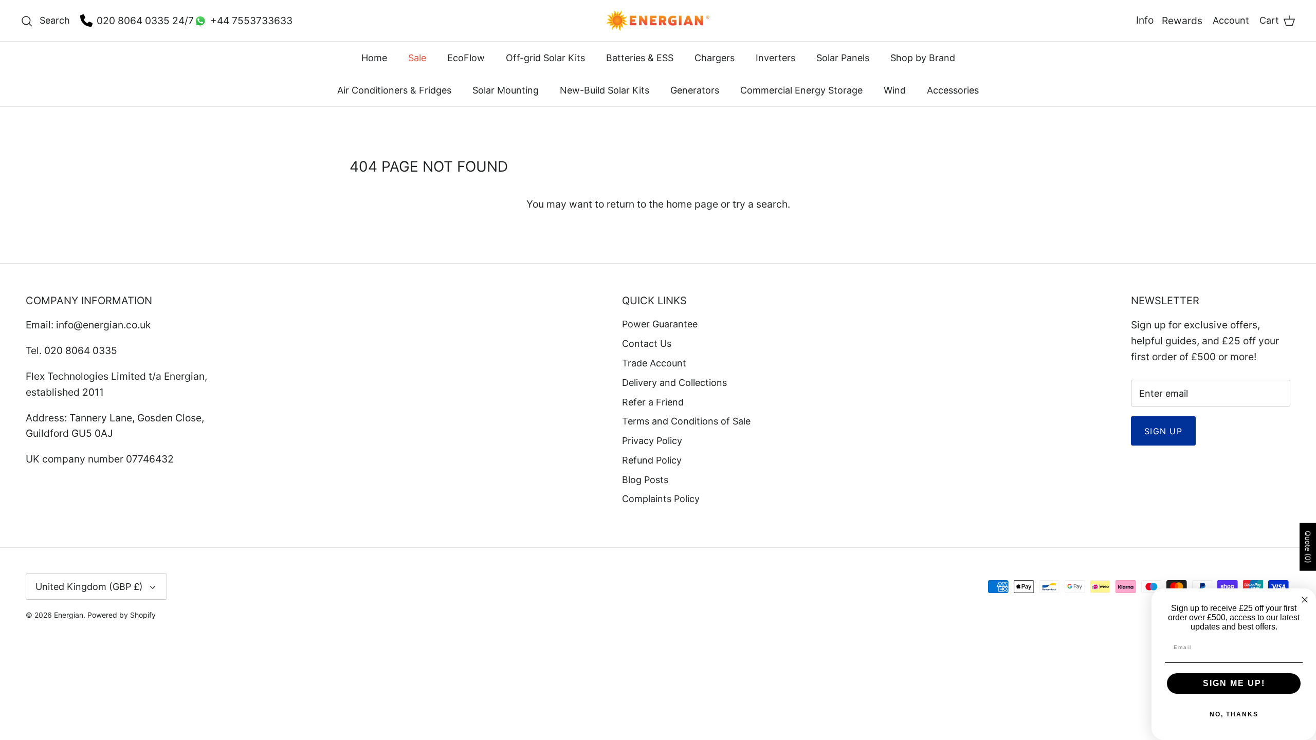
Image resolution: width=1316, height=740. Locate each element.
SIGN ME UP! (1234, 683)
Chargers (714, 57)
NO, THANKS (1234, 714)
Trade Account (654, 363)
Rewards (1182, 20)
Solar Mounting (505, 90)
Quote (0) (1308, 546)
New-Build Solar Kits (604, 90)
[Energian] (658, 20)
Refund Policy (652, 460)
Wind (895, 90)
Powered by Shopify (121, 614)
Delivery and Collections (674, 382)
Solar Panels (842, 57)
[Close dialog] (1305, 600)
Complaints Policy (661, 498)
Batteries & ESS (639, 57)
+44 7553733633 (251, 20)
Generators (694, 90)
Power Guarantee (660, 324)
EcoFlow (466, 57)
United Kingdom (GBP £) (89, 586)
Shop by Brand (922, 57)
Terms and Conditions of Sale (686, 421)
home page (692, 204)
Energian (68, 614)
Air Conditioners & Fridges (394, 90)
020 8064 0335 (133, 20)
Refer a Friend (653, 402)
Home (374, 57)
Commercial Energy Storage (801, 90)
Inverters (775, 57)
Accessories (953, 90)
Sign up (1163, 431)
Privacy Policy (652, 440)
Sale (417, 57)
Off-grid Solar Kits (545, 57)
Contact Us (646, 343)
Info (1145, 20)
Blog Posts (645, 479)
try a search (760, 204)
